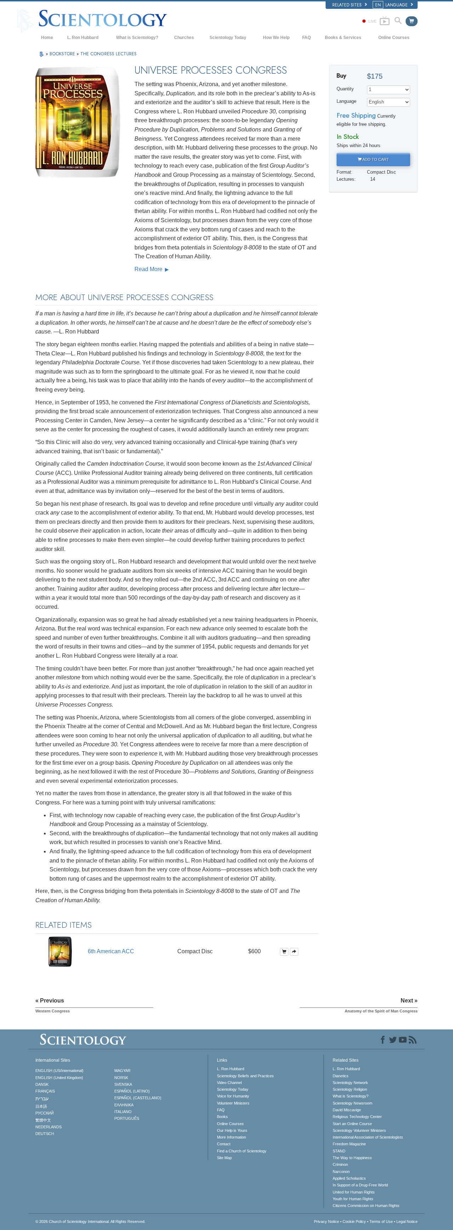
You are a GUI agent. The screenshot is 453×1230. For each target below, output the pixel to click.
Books (222, 1116)
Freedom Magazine (349, 1144)
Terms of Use (381, 1221)
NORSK (121, 1077)
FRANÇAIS (45, 1091)
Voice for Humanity (233, 1096)
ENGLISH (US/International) (59, 1070)
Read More (149, 269)
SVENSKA (123, 1084)
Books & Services (343, 37)
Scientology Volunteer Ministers (359, 1130)
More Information (231, 1137)
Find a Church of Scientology (241, 1151)
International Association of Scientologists (368, 1137)
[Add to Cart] (284, 952)
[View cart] (412, 21)
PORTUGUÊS (126, 1118)
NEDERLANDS (48, 1127)
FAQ (306, 37)
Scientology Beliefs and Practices (245, 1076)
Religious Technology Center (357, 1116)
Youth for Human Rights (353, 1199)
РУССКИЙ (44, 1113)
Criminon (340, 1164)
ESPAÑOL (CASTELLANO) (137, 1098)
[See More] (294, 952)
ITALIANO (123, 1112)
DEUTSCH (44, 1133)
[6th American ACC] (59, 951)
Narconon (341, 1171)
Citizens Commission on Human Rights (366, 1205)
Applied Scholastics (349, 1178)
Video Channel (229, 1082)
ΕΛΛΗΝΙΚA (123, 1105)
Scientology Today (228, 37)
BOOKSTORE (63, 53)
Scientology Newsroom (352, 1103)
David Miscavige (347, 1110)
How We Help (276, 37)
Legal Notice (407, 1221)
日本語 (41, 1106)
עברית (41, 1098)
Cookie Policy (354, 1221)
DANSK (41, 1084)
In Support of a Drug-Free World (360, 1185)
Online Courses (393, 37)
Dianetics (341, 1076)
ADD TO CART (375, 159)
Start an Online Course (352, 1124)
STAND (339, 1151)
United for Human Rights (354, 1192)
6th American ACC (111, 951)
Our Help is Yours (232, 1130)
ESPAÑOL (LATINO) (132, 1091)
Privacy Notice (326, 1221)
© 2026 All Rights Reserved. (90, 1221)
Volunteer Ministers (233, 1103)
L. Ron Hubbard (82, 37)
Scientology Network (350, 1082)
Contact (223, 1144)
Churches (184, 37)
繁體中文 (43, 1120)
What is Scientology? (137, 37)
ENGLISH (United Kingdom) (59, 1077)
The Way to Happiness (352, 1158)
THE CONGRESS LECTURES (108, 53)
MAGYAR (122, 1070)
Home (47, 37)
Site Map (224, 1158)
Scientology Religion (350, 1089)
